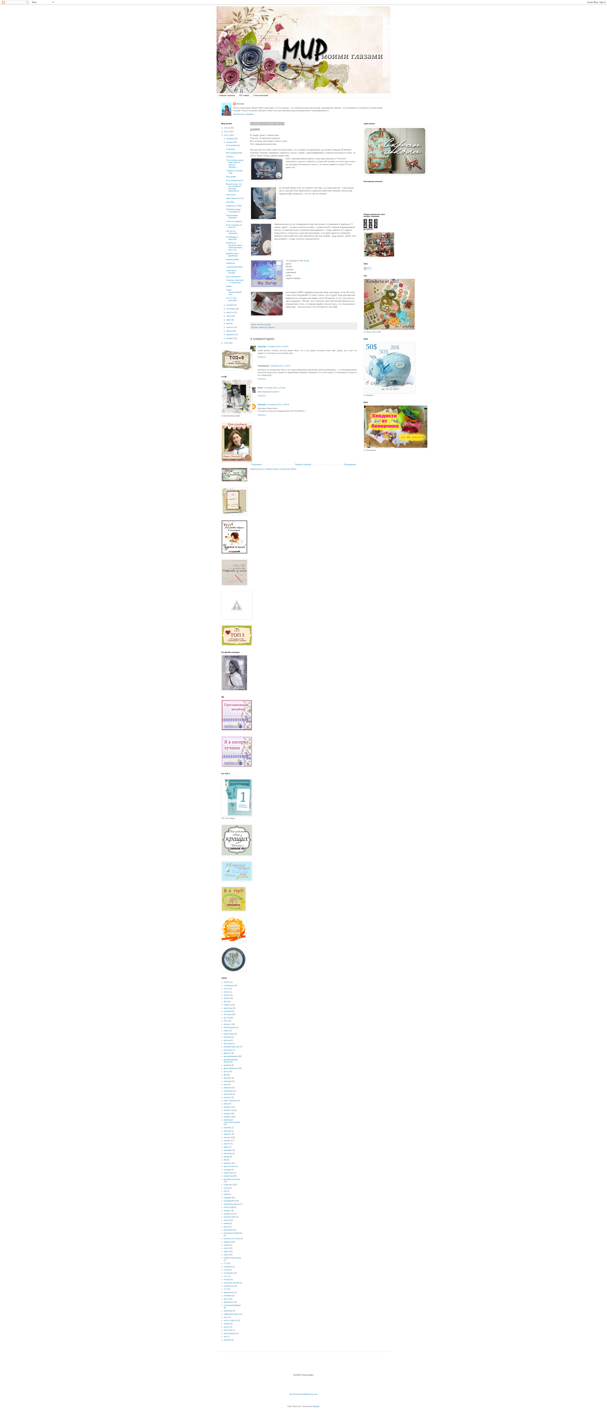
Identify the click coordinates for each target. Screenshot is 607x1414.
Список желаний (260, 95)
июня (229, 320)
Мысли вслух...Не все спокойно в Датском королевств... (234, 187)
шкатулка (228, 1330)
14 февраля (229, 985)
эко (225, 1336)
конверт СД (229, 1110)
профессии (229, 1214)
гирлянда (228, 1050)
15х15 (226, 989)
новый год (262, 327)
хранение (228, 1311)
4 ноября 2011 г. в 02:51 (280, 366)
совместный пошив (232, 1258)
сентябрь (230, 202)
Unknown (262, 404)
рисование (228, 1230)
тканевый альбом (231, 1283)
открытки (271, 327)
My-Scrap (304, 261)
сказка (226, 1245)
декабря (230, 138)
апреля (229, 327)
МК (225, 1160)
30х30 (226, 998)
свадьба (227, 1242)
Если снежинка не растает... (234, 226)
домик (228, 286)
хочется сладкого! (234, 221)
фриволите (229, 1302)
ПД (225, 1191)
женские (227, 1078)
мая (228, 323)
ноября (229, 142)
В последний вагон (234, 180)
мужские (227, 1163)
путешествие (230, 1217)
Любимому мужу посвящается (233, 210)
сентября (230, 309)
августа (229, 312)
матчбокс (228, 1153)
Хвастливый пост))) (234, 198)
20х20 (226, 995)
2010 (226, 343)
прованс (227, 1210)
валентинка (229, 1034)
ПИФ (226, 1194)
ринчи (226, 1227)
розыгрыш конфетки (233, 1233)
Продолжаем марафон (232, 216)
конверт (227, 1107)
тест (226, 1276)
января (229, 338)
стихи (226, 1270)
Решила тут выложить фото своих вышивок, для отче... (234, 246)
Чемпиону (230, 263)
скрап (226, 1251)
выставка (228, 1043)
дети (226, 1071)
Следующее (256, 464)
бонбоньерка (229, 1027)
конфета (227, 1117)
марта (229, 331)
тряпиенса (228, 1286)
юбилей (227, 1340)
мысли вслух (229, 1166)
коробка (227, 1128)
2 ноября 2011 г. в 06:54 (277, 346)
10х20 (226, 982)
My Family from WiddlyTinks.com (304, 1394)
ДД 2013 (227, 1053)
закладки (228, 1081)
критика (227, 1131)
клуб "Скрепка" (230, 1100)
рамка (226, 1223)
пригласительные (232, 1204)
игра (226, 1084)
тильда (227, 1279)
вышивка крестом (231, 1047)
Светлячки (231, 195)
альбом (227, 1011)
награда (227, 1170)
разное (227, 1220)
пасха (226, 1188)
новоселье (228, 1173)
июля (229, 316)
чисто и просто (230, 1320)
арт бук (227, 1018)
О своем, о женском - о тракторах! (234, 281)
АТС (225, 1021)
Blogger (316, 1406)
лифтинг (227, 1134)
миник (226, 1157)
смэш (226, 1255)
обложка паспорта (232, 1179)
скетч (226, 1248)
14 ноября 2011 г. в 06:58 (278, 404)
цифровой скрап (231, 1314)
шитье (226, 1327)
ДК (225, 1075)
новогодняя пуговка (231, 271)
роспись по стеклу (232, 1238)
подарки (227, 1198)
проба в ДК (228, 1207)
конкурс (227, 1113)
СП (225, 1263)
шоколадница (230, 1333)
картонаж (228, 1094)
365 (225, 1002)
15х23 (226, 992)
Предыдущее (350, 464)
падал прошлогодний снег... (234, 292)
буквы (226, 1030)
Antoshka (262, 346)
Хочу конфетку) (233, 145)
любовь (227, 1140)
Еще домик (231, 177)
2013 (226, 128)
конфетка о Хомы (234, 206)
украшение (229, 1292)
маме (226, 1147)
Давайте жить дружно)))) (232, 254)
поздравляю (229, 1201)
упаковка (228, 1296)
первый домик (232, 259)
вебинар (227, 1037)
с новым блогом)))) (234, 267)
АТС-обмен (244, 95)
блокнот (227, 1024)
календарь (228, 1091)
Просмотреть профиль (243, 114)
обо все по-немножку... (232, 232)
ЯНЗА (260, 388)
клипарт (227, 1097)
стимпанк (228, 1267)
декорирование (231, 1056)
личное (227, 1137)
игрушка (227, 1088)
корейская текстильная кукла (232, 1121)
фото (226, 1299)
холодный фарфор (232, 1305)
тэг (225, 1289)
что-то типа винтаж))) (231, 299)
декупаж (227, 1065)
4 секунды (230, 149)
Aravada (240, 104)
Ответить (262, 357)
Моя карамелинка (234, 153)
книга (226, 1104)
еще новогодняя (233, 276)
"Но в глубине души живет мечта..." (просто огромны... (234, 163)
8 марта (227, 1005)
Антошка (228, 1014)
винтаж (227, 1040)
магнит (227, 1144)
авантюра (228, 1008)
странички (228, 1273)
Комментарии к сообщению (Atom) (281, 469)
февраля (230, 334)
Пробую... (230, 157)
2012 (226, 132)
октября (230, 305)
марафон (228, 1150)
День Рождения (231, 1068)
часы (226, 1317)
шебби (227, 1324)
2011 (226, 135)
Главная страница (227, 95)
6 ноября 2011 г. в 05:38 (274, 388)
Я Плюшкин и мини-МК (232, 238)
